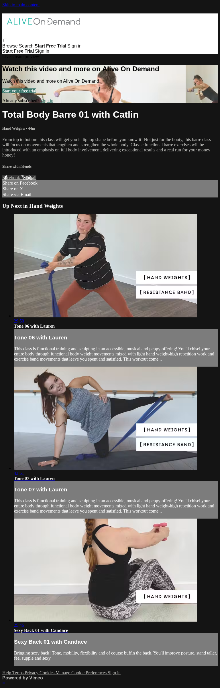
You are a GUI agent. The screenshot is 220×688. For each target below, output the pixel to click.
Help (7, 672)
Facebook (11, 177)
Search (27, 46)
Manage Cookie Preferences (82, 672)
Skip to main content (21, 4)
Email (31, 177)
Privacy (32, 672)
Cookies (48, 672)
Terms (18, 672)
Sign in (74, 46)
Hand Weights (14, 128)
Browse (10, 46)
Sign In (42, 51)
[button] (5, 40)
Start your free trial (19, 90)
